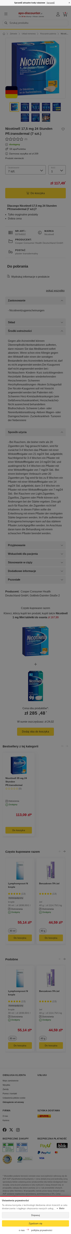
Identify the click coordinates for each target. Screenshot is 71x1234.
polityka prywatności (41, 1230)
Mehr (62, 1208)
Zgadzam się (35, 1223)
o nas (22, 1230)
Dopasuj (35, 1215)
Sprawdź (51, 3)
